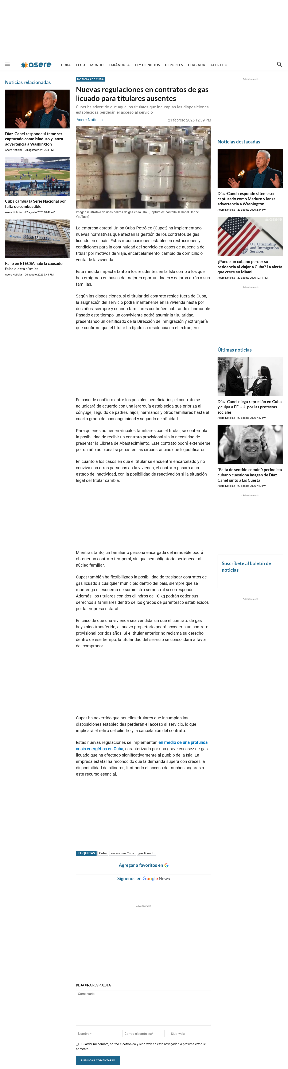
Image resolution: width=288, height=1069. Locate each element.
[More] (158, 892)
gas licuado (147, 853)
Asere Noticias (14, 149)
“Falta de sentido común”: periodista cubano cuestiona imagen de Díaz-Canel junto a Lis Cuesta (250, 474)
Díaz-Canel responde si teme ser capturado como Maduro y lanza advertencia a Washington (34, 138)
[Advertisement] (144, 29)
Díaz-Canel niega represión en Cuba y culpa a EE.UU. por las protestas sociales (250, 406)
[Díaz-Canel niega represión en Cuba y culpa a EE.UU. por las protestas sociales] (250, 376)
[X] (119, 892)
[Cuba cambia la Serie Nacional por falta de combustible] (37, 176)
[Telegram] (148, 892)
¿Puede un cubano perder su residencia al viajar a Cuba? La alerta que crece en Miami (250, 266)
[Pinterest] (129, 892)
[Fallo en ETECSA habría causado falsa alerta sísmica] (37, 239)
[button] (279, 64)
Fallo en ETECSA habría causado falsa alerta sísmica (34, 266)
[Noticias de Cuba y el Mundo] (36, 64)
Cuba (103, 853)
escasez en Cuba (122, 853)
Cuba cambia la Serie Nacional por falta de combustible (35, 204)
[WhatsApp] (138, 892)
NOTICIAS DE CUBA (90, 79)
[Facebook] (109, 892)
